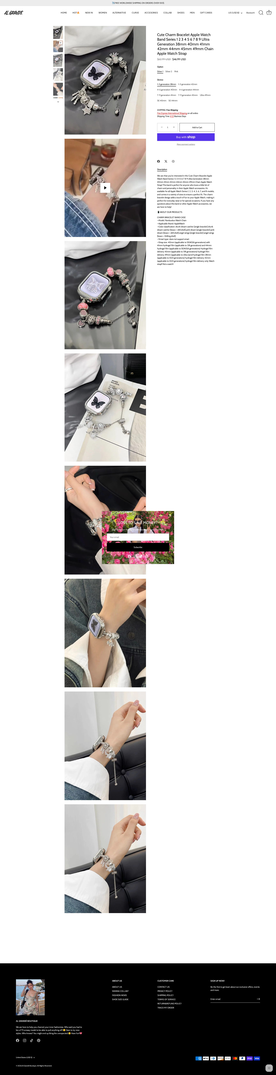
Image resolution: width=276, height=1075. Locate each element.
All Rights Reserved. (44, 1065)
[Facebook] (129, 556)
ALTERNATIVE (119, 12)
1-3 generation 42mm (187, 84)
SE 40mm (161, 100)
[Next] (58, 101)
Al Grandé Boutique (29, 1065)
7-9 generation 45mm (188, 95)
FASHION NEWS (119, 995)
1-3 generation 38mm (166, 84)
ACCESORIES (151, 12)
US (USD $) (233, 12)
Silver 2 (168, 71)
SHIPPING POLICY (165, 995)
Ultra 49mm (205, 95)
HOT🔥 (76, 12)
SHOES (180, 12)
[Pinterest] (146, 556)
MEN (192, 12)
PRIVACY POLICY (164, 991)
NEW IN (89, 12)
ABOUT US (117, 987)
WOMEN (103, 12)
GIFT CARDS (206, 12)
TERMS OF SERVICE (166, 999)
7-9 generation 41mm (166, 95)
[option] (58, 33)
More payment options (186, 144)
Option (160, 67)
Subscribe (138, 547)
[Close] (169, 515)
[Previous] (58, 22)
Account (250, 12)
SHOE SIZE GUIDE (120, 999)
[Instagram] (135, 556)
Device (160, 80)
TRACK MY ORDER (165, 1007)
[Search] (260, 12)
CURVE (135, 12)
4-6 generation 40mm (167, 89)
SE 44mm (173, 100)
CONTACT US (163, 987)
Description (162, 169)
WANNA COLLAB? (120, 991)
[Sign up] (258, 999)
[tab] (163, 169)
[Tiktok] (140, 556)
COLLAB (167, 12)
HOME (64, 12)
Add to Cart (197, 127)
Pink (176, 71)
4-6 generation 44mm (189, 89)
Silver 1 (160, 71)
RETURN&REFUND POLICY (169, 1003)
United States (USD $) (24, 1057)
